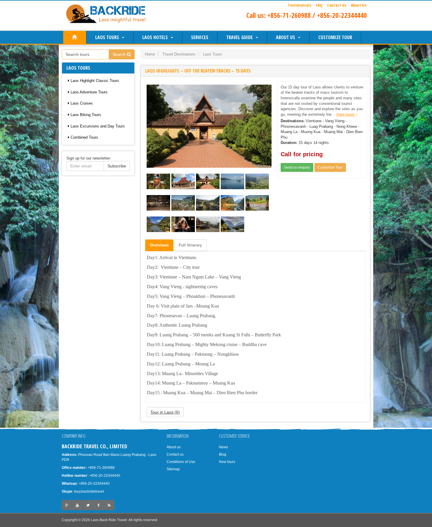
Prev (151, 126)
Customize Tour (335, 37)
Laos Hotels (156, 37)
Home (150, 54)
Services (199, 37)
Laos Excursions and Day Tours (97, 126)
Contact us (175, 454)
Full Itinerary (190, 245)
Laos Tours (108, 37)
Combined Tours (83, 137)
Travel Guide (240, 37)
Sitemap (173, 469)
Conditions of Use (181, 462)
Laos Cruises (81, 103)
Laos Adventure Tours (88, 92)
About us (286, 37)
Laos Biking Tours (85, 115)
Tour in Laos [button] (165, 412)
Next (266, 126)
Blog (222, 454)
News (223, 447)
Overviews (159, 245)
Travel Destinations (179, 54)
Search (120, 54)
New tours (227, 462)
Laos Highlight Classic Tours (94, 80)
